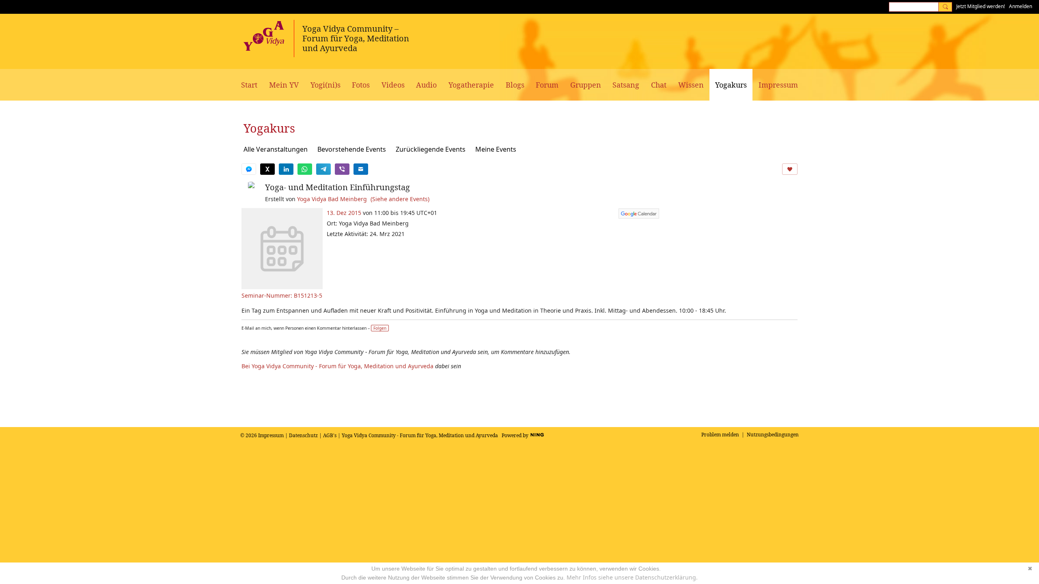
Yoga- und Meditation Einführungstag (337, 187)
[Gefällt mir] (790, 169)
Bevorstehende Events (351, 149)
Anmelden (1020, 6)
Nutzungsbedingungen (773, 434)
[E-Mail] (361, 169)
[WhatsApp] (304, 169)
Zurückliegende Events (431, 149)
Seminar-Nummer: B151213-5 (281, 295)
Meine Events (495, 149)
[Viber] (342, 169)
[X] (267, 169)
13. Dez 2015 (344, 213)
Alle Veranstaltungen (276, 149)
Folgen (379, 328)
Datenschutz (303, 435)
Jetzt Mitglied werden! (980, 6)
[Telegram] (323, 169)
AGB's (329, 435)
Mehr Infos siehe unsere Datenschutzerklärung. (632, 577)
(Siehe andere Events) (400, 199)
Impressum (271, 435)
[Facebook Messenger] (248, 169)
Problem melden (720, 434)
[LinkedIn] (286, 169)
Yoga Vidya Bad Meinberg (332, 199)
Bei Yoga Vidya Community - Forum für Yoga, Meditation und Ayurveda (337, 366)
